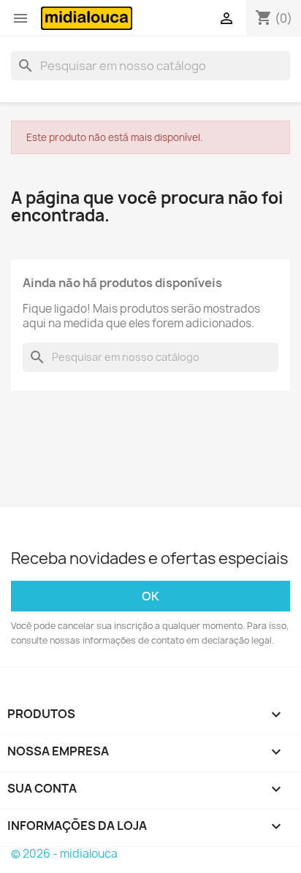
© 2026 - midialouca (64, 853)
